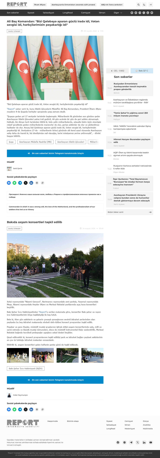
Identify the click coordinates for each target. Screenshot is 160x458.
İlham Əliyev (40, 5)
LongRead (110, 429)
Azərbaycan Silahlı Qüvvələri (70, 142)
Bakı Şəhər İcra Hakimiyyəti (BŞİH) (25, 368)
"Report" (11, 109)
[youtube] (152, 12)
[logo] (17, 4)
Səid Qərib (17, 168)
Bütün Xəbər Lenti (115, 212)
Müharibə (94, 142)
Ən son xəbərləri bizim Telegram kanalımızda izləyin (58, 153)
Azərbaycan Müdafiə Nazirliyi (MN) (35, 142)
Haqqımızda (52, 421)
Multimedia (148, 429)
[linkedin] (148, 12)
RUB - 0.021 (119, 71)
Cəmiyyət (129, 421)
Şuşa (11, 142)
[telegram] (140, 12)
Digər (116, 13)
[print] (37, 183)
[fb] (132, 12)
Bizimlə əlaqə (73, 421)
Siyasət (109, 421)
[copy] (42, 183)
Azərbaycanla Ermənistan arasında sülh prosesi (73, 5)
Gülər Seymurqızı (20, 395)
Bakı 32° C (143, 71)
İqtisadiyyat (111, 425)
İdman (127, 425)
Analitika (146, 425)
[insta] (136, 12)
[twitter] (144, 12)
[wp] (14, 183)
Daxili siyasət (14, 31)
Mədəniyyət (130, 429)
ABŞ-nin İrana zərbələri (111, 5)
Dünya (146, 421)
